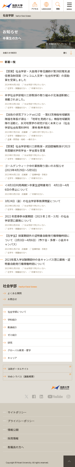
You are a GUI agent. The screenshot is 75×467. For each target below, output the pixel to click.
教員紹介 (12, 327)
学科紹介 (12, 319)
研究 (10, 342)
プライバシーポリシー (21, 421)
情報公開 (13, 430)
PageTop (69, 461)
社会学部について (17, 311)
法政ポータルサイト (18, 368)
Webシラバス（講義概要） (22, 376)
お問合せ (12, 299)
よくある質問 (15, 293)
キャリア (12, 357)
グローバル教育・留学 (19, 350)
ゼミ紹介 (12, 334)
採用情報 (13, 438)
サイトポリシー (17, 412)
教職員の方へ (16, 447)
